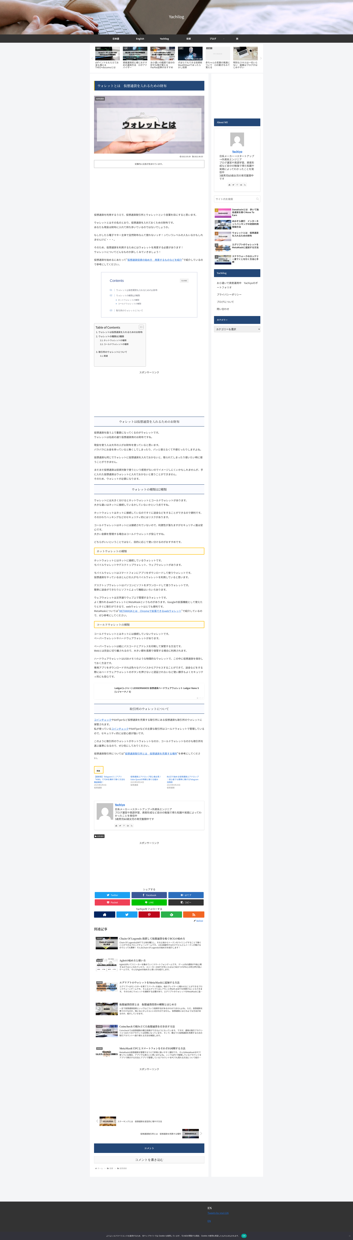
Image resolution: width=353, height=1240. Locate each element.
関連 (106, 355)
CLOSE (184, 280)
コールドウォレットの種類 (129, 304)
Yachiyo (120, 805)
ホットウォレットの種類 (128, 300)
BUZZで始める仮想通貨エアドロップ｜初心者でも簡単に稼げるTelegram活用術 (183, 779)
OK (244, 1236)
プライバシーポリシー (229, 294)
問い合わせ (223, 309)
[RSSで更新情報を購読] (131, 825)
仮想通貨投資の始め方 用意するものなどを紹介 (154, 259)
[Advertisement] (149, 189)
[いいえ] (349, 1235)
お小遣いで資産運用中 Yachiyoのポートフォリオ (237, 285)
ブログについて (225, 301)
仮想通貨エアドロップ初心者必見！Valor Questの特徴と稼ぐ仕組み (145, 778)
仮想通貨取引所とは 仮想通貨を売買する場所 (151, 753)
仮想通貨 (100, 836)
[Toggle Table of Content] (140, 327)
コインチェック (102, 719)
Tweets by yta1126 (218, 1213)
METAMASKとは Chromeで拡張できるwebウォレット (150, 611)
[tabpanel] (108, 58)
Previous (92, 58)
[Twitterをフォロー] (120, 825)
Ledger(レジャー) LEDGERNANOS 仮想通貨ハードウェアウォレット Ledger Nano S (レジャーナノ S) (156, 689)
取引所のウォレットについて (129, 310)
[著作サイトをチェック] (116, 825)
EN (209, 1221)
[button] (186, 902)
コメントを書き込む (149, 1159)
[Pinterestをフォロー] (124, 825)
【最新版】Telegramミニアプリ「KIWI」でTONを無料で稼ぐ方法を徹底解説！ (109, 779)
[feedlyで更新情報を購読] (127, 825)
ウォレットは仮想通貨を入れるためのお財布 (136, 290)
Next (261, 58)
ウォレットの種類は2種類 (128, 295)
